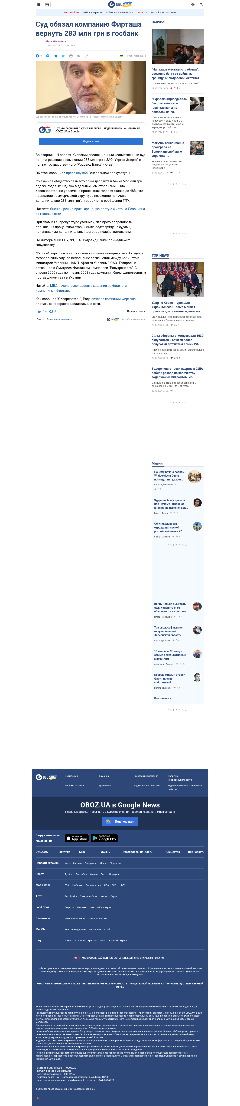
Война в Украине (92, 12)
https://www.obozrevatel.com (151, 1006)
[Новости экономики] (113, 320)
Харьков (77, 863)
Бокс (103, 874)
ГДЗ (67, 885)
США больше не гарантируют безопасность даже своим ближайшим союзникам (177, 318)
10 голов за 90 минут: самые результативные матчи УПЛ (170, 655)
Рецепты (69, 907)
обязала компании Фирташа (113, 299)
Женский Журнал (118, 940)
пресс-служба (77, 173)
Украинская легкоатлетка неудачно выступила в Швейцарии (167, 164)
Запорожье (91, 863)
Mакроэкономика (98, 918)
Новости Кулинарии (100, 907)
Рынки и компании (75, 918)
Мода (102, 940)
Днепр (103, 863)
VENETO (142, 12)
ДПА (106, 885)
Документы (105, 785)
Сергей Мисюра (162, 537)
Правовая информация (146, 776)
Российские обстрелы (163, 12)
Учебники (77, 885)
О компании (71, 776)
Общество (173, 852)
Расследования (133, 852)
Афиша (68, 940)
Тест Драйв (71, 896)
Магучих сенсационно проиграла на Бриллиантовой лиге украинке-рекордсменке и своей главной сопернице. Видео (168, 149)
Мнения (158, 463)
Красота (92, 940)
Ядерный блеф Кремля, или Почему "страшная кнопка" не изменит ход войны (170, 504)
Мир (82, 852)
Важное (158, 22)
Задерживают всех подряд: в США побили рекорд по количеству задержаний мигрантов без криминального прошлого (177, 373)
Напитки (82, 907)
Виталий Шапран (162, 688)
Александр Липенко (164, 664)
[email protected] (76, 1080)
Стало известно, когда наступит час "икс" (175, 83)
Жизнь (105, 852)
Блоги (148, 852)
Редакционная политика (59, 319)
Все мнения (161, 698)
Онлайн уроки (93, 885)
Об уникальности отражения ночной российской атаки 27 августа (168, 527)
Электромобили (88, 896)
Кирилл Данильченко (165, 484)
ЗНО (114, 885)
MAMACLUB (95, 929)
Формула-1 (115, 874)
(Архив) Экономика (56, 41)
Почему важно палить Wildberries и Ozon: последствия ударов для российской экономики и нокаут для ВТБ (169, 476)
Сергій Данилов (162, 640)
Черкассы (115, 863)
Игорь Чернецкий (163, 617)
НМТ (122, 885)
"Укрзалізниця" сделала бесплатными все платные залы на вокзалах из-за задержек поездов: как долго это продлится (169, 105)
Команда (104, 776)
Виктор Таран (161, 513)
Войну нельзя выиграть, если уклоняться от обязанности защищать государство (170, 607)
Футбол (68, 874)
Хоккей (94, 874)
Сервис (114, 896)
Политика (63, 852)
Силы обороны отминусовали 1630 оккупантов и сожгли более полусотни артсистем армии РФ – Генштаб (177, 340)
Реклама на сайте (74, 785)
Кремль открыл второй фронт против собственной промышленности (169, 678)
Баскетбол (81, 874)
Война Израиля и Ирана (120, 12)
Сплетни (80, 940)
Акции (103, 896)
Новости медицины (75, 929)
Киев (67, 863)
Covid (107, 929)
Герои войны (71, 12)
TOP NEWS (160, 255)
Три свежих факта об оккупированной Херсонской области (168, 631)
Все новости (196, 852)
